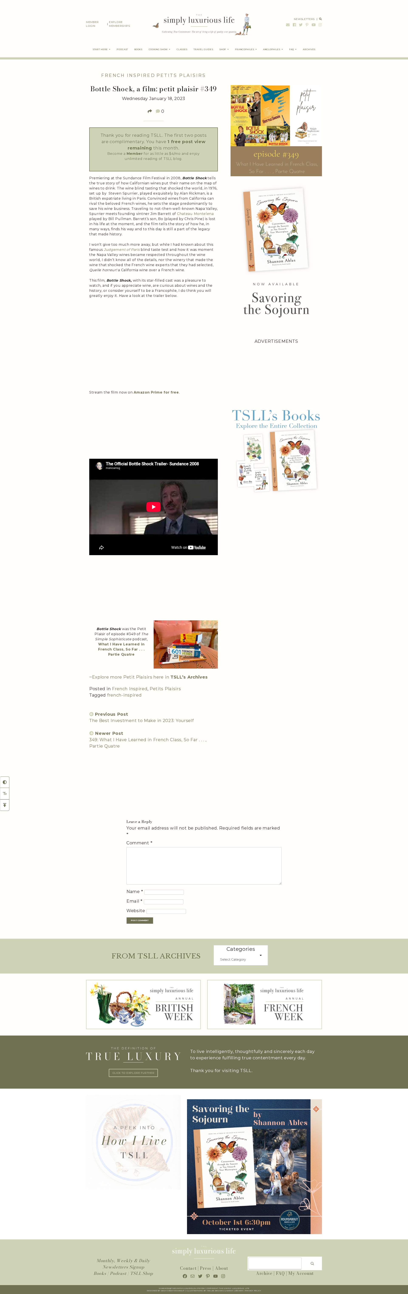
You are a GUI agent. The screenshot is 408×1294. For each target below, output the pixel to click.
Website (135, 910)
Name (134, 891)
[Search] (312, 1263)
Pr (246, 1291)
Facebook (294, 24)
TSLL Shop (141, 1273)
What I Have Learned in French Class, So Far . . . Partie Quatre (121, 649)
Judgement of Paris (122, 250)
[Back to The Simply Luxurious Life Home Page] (199, 24)
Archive (264, 1273)
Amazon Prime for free (156, 392)
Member (135, 154)
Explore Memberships (119, 23)
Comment (139, 842)
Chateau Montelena (195, 214)
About (221, 1268)
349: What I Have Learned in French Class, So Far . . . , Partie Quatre (148, 740)
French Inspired (128, 75)
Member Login (92, 23)
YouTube (313, 24)
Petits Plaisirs (181, 75)
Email (288, 24)
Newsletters (304, 19)
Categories (241, 949)
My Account (301, 1273)
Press (205, 1268)
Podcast (118, 1273)
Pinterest (307, 24)
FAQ (280, 1273)
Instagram (319, 24)
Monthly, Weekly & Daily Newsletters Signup (123, 1263)
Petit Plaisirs (137, 677)
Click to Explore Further (133, 1072)
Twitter (301, 24)
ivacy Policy (254, 1291)
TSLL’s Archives (189, 677)
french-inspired (124, 695)
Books (100, 1273)
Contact (188, 1268)
